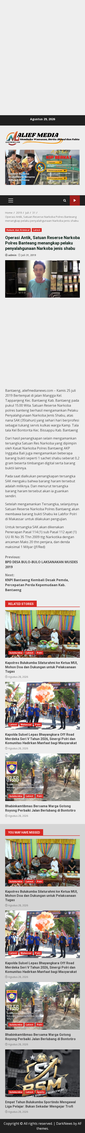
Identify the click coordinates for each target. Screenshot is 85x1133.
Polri (39, 652)
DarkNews (64, 1123)
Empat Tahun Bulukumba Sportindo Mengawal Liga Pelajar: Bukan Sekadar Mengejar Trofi (42, 1073)
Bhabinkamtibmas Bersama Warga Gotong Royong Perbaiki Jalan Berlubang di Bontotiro (42, 777)
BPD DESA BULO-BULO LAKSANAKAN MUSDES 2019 (41, 562)
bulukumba (15, 652)
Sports (41, 1092)
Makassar (26, 724)
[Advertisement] (42, 42)
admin (12, 255)
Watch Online (75, 200)
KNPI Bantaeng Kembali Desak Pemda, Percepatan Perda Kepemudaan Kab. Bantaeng (37, 582)
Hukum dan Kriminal (18, 230)
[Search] (64, 200)
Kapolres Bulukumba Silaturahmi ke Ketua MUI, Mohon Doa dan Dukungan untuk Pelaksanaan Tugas (42, 634)
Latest (37, 230)
